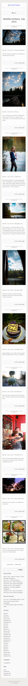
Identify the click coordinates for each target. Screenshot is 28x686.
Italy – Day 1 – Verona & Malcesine (12, 580)
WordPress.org (7, 675)
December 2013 (7, 656)
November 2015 (7, 620)
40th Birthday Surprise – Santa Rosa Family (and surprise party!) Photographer (14, 601)
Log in (5, 669)
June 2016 (6, 615)
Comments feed (7, 673)
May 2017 (6, 613)
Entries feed (6, 671)
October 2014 (7, 638)
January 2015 (7, 633)
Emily (14, 25)
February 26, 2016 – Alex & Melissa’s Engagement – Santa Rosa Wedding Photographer (12, 587)
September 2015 (7, 622)
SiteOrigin (16, 682)
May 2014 (6, 647)
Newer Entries (10, 564)
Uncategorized (14, 26)
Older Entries (18, 564)
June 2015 (6, 624)
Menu (14, 13)
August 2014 (6, 641)
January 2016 (7, 618)
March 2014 (6, 650)
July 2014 (6, 643)
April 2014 (6, 649)
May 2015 (6, 626)
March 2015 (6, 629)
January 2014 (7, 654)
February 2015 (7, 631)
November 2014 (7, 636)
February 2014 (7, 652)
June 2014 (6, 645)
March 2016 (6, 617)
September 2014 (7, 640)
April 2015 (6, 627)
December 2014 (7, 634)
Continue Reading (18, 63)
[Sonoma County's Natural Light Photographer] (14, 5)
